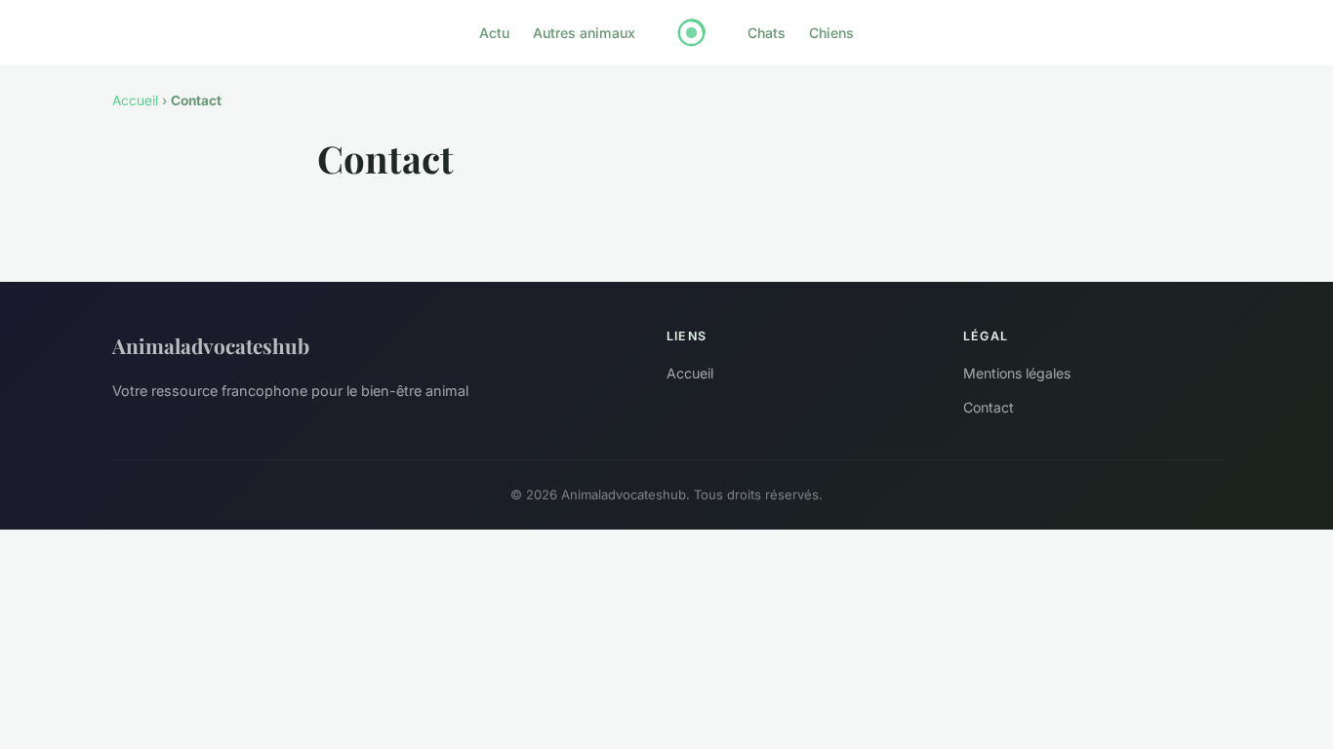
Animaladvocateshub (210, 345)
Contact (988, 407)
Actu (494, 32)
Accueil (135, 100)
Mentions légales (1016, 373)
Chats (766, 32)
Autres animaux (584, 32)
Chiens (831, 32)
